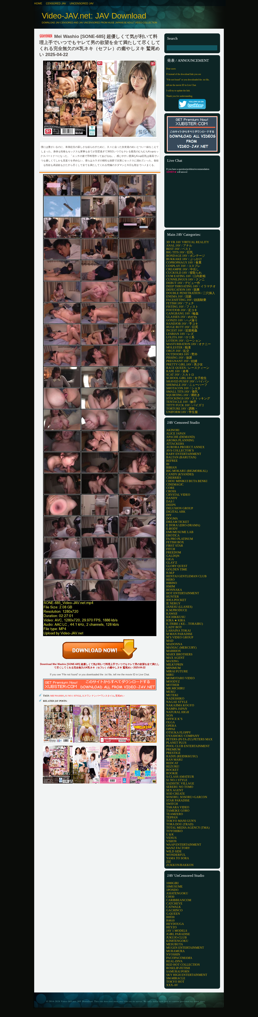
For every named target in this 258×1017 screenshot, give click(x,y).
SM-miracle (175, 978)
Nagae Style (177, 701)
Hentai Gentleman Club (186, 576)
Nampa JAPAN (176, 708)
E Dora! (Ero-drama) (183, 525)
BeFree (172, 460)
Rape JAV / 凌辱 (177, 371)
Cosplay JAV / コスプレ (183, 265)
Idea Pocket (176, 600)
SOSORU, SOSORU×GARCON (186, 797)
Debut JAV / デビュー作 (183, 282)
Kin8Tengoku (177, 940)
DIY (169, 515)
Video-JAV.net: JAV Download (94, 15)
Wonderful (176, 854)
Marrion (173, 651)
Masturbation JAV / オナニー (188, 344)
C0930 (170, 896)
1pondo (172, 889)
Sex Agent (174, 790)
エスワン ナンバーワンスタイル (98, 695)
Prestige (173, 752)
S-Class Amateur (180, 776)
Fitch (170, 549)
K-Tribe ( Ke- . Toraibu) (184, 623)
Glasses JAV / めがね (181, 316)
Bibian (171, 467)
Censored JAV (56, 3)
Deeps (171, 504)
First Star (174, 545)
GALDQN (172, 555)
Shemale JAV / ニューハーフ (186, 384)
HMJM (170, 586)
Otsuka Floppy (178, 732)
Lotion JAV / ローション (183, 340)
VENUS (171, 837)
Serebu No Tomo (179, 786)
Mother (172, 684)
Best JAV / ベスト (178, 248)
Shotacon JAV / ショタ (183, 388)
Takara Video (177, 807)
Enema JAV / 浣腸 (178, 296)
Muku (171, 691)
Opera (171, 725)
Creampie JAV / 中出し (182, 269)
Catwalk (173, 906)
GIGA (170, 559)
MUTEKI (172, 695)
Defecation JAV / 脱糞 (183, 289)
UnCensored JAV (81, 3)
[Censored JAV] (46, 36)
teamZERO (174, 814)
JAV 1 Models (176, 930)
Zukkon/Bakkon (180, 865)
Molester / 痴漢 (178, 347)
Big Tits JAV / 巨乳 (179, 252)
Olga (170, 722)
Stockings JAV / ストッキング (188, 398)
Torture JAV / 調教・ (182, 408)
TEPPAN (172, 817)
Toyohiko (174, 831)
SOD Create (175, 793)
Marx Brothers (179, 654)
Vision (171, 841)
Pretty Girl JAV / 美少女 (184, 364)
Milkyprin (174, 664)
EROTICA (173, 535)
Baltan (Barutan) (181, 457)
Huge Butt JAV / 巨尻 (182, 327)
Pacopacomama (179, 957)
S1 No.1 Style (73, 695)
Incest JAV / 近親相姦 (181, 330)
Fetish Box (175, 542)
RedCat (172, 763)
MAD (169, 640)
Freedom (173, 552)
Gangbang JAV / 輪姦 (182, 313)
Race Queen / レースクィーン (187, 367)
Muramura (175, 951)
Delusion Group (179, 508)
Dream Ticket (177, 521)
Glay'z (171, 562)
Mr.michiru (175, 688)
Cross (171, 491)
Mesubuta (174, 944)
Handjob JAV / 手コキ (182, 323)
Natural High (177, 712)
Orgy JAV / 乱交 (177, 350)
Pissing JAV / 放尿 (179, 357)
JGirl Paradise (178, 934)
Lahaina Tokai (178, 630)
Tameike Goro (177, 810)
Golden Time (176, 569)
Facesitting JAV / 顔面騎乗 (186, 299)
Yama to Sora (177, 858)
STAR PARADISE (178, 800)
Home (38, 3)
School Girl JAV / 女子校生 (186, 378)
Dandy (172, 498)
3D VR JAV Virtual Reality (187, 242)
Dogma (172, 518)
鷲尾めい (119, 695)
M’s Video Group (179, 637)
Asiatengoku (177, 893)
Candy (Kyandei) (180, 474)
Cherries (173, 477)
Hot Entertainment (182, 593)
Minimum (173, 668)
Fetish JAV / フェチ (180, 303)
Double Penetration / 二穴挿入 (190, 293)
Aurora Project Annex (185, 447)
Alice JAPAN (175, 433)
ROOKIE (172, 773)
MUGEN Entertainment (185, 947)
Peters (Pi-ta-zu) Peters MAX (189, 739)
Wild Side (174, 851)
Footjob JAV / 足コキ (181, 310)
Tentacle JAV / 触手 (181, 401)
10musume (174, 886)
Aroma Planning (180, 440)
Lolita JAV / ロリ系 (180, 337)
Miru (170, 674)
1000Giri (172, 883)
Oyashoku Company (182, 735)
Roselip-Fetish (178, 968)
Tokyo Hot (175, 981)
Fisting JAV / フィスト (182, 306)
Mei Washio (57, 695)
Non (169, 715)
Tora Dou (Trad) (179, 824)
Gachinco (174, 910)
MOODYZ (173, 681)
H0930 (170, 917)
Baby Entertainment (183, 453)
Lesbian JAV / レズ (180, 333)
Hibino (171, 583)
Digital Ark (175, 511)
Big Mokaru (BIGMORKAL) (186, 470)
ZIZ (168, 861)
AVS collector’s (180, 450)
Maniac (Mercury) (181, 647)
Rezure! (172, 766)
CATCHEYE (174, 903)
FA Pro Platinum (179, 538)
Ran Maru (174, 759)
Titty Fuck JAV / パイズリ (185, 405)
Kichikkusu (175, 617)
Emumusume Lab (179, 532)
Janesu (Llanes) (179, 606)
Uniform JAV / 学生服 (182, 412)
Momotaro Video (180, 678)
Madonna (174, 644)
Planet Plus (176, 742)
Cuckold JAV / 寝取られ (184, 272)
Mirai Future (177, 671)
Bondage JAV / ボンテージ (185, 255)
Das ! (170, 501)
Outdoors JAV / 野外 (182, 354)
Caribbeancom (178, 900)
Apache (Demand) (180, 436)
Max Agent (175, 657)
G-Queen (173, 913)
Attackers (175, 443)
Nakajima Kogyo (180, 705)
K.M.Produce (176, 610)
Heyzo (171, 927)
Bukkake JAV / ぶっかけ (184, 259)
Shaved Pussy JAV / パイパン (187, 381)
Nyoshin (173, 954)
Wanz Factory (178, 848)
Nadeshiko (175, 698)
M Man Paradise (179, 634)
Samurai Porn (177, 971)
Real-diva (174, 961)
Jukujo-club (176, 937)
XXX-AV (172, 985)
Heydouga (175, 923)
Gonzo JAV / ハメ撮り (182, 320)
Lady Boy (174, 627)
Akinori (172, 430)
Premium (173, 749)
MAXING (172, 661)
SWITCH (172, 803)
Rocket (172, 769)
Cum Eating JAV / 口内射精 (185, 276)
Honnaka (174, 589)
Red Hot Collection (183, 964)
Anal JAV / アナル (179, 245)
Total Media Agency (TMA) (187, 827)
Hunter (172, 596)
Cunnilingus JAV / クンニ (185, 279)
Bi (167, 464)
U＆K (170, 834)
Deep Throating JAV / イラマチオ (191, 286)
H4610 (170, 920)
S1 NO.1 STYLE (176, 780)
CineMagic (175, 484)
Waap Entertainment (183, 844)
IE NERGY (173, 603)
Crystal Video (178, 494)
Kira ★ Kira (175, 620)
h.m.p (170, 572)
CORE (170, 487)
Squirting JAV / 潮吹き (183, 395)
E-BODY (172, 528)
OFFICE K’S (174, 718)
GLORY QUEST (176, 566)
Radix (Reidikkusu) (182, 756)
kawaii (171, 613)
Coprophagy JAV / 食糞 (184, 262)
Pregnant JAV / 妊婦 (181, 361)
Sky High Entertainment (186, 974)
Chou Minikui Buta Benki (186, 481)
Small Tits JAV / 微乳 (182, 391)
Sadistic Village (180, 783)
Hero (170, 579)
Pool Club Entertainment (188, 746)
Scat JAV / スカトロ (180, 374)
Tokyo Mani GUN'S (181, 820)
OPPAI (170, 729)
